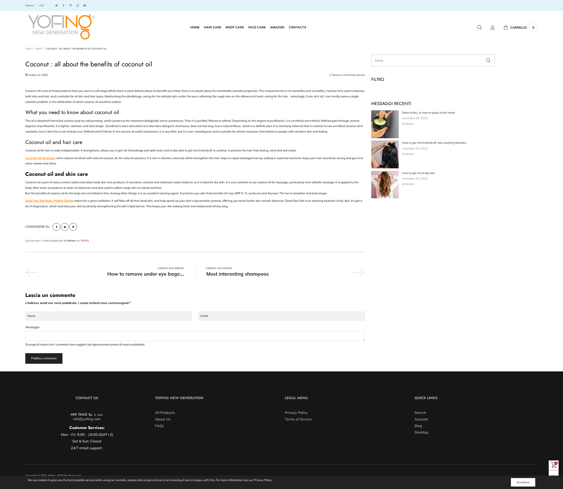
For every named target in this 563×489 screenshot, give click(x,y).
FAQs (159, 426)
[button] (488, 60)
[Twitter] (56, 6)
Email (204, 316)
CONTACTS (297, 27)
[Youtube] (84, 6)
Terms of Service (298, 419)
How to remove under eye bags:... (145, 274)
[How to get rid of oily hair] (385, 184)
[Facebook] (63, 6)
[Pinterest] (70, 6)
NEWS (85, 240)
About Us (162, 419)
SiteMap (421, 432)
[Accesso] (492, 27)
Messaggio (32, 327)
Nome (31, 316)
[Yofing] (61, 27)
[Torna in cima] (554, 475)
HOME (194, 27)
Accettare (523, 482)
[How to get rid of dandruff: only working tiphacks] (385, 154)
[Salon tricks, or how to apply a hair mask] (385, 124)
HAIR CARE (212, 27)
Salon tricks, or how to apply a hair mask (428, 112)
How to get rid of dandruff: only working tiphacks (434, 142)
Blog (418, 426)
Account (421, 419)
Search (420, 412)
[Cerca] (479, 27)
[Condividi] (56, 227)
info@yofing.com (87, 419)
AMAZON (277, 27)
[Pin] (73, 227)
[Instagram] (77, 6)
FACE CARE (257, 27)
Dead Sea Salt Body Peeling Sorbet (49, 200)
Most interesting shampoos (237, 274)
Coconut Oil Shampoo (40, 158)
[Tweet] (65, 227)
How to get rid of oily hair (418, 173)
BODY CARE (235, 27)
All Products (165, 412)
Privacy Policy (296, 412)
